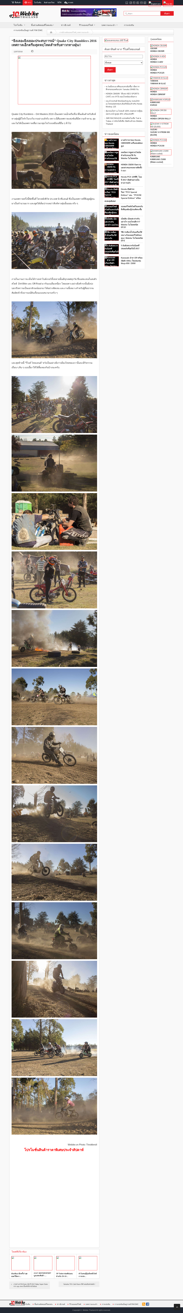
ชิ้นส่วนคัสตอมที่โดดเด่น (41, 25)
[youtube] (141, 2)
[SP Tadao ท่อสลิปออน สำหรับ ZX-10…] (65, 1263)
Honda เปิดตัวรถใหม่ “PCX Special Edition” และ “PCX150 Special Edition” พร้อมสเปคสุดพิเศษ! (123, 195)
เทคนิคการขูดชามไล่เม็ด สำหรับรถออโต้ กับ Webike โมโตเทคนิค (131, 155)
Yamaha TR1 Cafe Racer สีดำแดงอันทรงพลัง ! (79, 1284)
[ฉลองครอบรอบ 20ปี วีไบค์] (116, 40)
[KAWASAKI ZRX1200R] (160, 99)
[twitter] (145, 2)
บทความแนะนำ (108, 25)
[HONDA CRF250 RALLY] (160, 113)
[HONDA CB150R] (158, 46)
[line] (127, 2)
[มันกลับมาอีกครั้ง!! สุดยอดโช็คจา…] (20, 1263)
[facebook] (138, 2)
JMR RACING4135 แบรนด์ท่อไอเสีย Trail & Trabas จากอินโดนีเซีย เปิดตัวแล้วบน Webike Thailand (124, 121)
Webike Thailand (89, 1310)
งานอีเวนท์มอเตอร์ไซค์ (67, 32)
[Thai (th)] (168, 2)
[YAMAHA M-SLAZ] (159, 78)
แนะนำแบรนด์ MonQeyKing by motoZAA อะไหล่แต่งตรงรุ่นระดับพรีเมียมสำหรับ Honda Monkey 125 (124, 104)
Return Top (177, 1307)
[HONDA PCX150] (158, 140)
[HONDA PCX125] (158, 67)
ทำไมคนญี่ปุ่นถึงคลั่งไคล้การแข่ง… (88, 1275)
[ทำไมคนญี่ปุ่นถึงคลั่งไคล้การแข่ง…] (88, 1263)
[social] (131, 2)
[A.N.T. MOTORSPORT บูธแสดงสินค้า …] (43, 1263)
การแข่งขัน (129, 25)
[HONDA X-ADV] (158, 56)
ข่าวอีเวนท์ (65, 25)
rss (143, 1304)
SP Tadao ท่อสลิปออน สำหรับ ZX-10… (64, 1275)
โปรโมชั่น (18, 25)
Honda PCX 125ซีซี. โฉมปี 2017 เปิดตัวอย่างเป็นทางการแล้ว (131, 180)
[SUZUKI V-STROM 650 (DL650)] (160, 127)
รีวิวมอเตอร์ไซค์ (86, 25)
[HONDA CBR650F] (159, 89)
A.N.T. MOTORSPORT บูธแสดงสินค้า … (42, 1274)
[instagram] (134, 2)
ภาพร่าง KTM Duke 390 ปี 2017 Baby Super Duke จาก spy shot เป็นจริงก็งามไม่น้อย (31, 1285)
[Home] (51, 32)
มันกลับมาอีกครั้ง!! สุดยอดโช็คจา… (19, 1275)
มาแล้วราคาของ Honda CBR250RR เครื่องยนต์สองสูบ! (132, 143)
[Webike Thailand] (24, 17)
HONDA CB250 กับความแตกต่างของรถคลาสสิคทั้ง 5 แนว (131, 168)
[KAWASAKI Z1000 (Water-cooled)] (160, 154)
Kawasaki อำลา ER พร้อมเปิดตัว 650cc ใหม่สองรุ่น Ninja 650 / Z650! (132, 260)
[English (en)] (154, 2)
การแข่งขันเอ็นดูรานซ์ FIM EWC (28, 30)
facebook (147, 1304)
